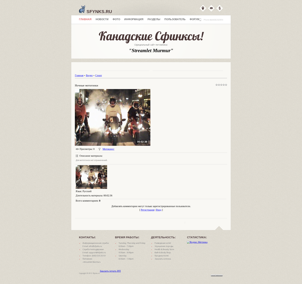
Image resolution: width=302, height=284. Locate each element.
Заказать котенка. (163, 259)
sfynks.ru (98, 11)
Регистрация (147, 210)
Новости (102, 19)
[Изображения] (91, 177)
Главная (85, 19)
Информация (133, 19)
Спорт (98, 75)
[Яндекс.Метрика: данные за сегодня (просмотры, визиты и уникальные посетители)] (197, 242)
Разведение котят (163, 243)
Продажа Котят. (162, 255)
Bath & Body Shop (163, 252)
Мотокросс (108, 149)
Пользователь (175, 19)
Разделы (154, 19)
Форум (194, 19)
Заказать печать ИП (110, 271)
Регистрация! (219, 8)
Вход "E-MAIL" (211, 8)
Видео (89, 75)
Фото (116, 19)
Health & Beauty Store (164, 249)
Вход (203, 8)
